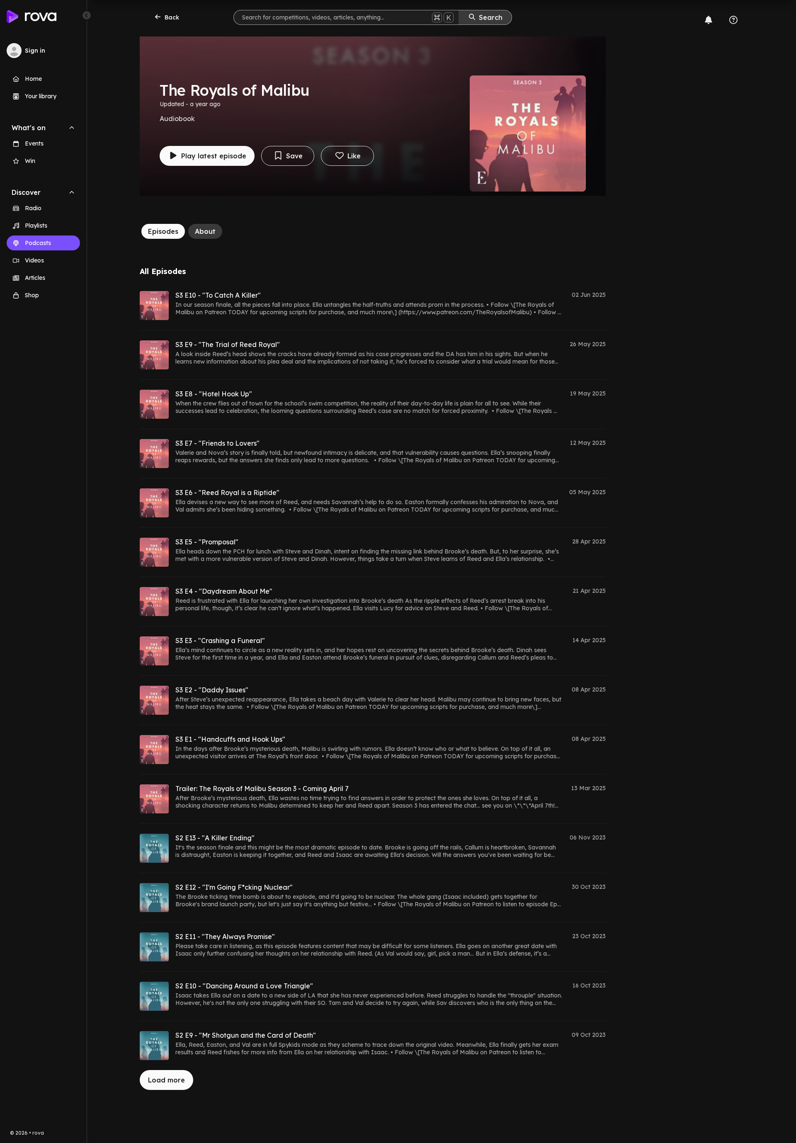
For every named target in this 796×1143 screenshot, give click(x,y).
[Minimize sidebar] (86, 15)
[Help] (733, 20)
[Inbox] (708, 20)
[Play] (154, 305)
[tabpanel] (373, 678)
